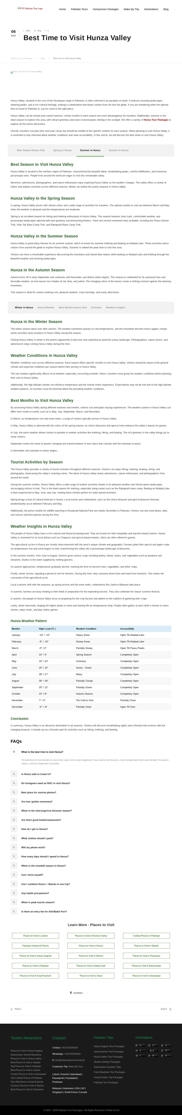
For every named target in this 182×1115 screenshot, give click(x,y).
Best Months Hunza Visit (73, 307)
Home (62, 9)
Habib (28, 31)
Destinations (151, 9)
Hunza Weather (46, 307)
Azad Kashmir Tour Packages (109, 1051)
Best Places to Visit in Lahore (25, 1070)
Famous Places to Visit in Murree (27, 1085)
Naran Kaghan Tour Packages (109, 1046)
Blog (165, 9)
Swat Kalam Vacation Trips (107, 1067)
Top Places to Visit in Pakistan (26, 1066)
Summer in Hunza (90, 150)
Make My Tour (76, 1066)
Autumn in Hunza (118, 150)
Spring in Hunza (62, 150)
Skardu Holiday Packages (107, 1062)
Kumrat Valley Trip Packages (108, 1077)
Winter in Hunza (24, 307)
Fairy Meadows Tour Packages (109, 1072)
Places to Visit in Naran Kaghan (27, 1051)
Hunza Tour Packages (156, 120)
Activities (96, 307)
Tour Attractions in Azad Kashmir (27, 1082)
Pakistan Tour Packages (106, 1082)
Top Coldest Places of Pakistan (26, 1078)
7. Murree (140, 1057)
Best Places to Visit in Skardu (25, 1062)
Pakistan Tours (79, 9)
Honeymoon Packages (106, 9)
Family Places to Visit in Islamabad (28, 1074)
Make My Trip (131, 9)
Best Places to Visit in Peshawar (27, 1089)
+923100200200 (69, 1047)
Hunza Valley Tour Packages (108, 1057)
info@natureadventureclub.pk (70, 1060)
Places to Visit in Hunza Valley (26, 1058)
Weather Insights (115, 307)
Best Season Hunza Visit (31, 150)
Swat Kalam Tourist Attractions (26, 1055)
